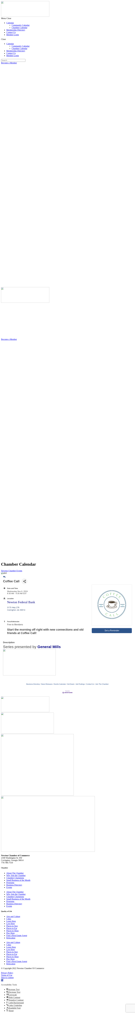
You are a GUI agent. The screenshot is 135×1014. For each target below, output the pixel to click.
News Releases (46, 684)
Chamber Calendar (19, 27)
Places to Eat (11, 928)
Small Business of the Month (18, 880)
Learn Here (11, 921)
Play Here (10, 933)
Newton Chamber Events (11, 571)
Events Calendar (60, 684)
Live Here (10, 923)
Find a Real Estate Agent (16, 935)
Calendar (10, 23)
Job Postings (80, 684)
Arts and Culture (13, 916)
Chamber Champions (15, 878)
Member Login (12, 35)
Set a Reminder (112, 630)
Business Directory (33, 684)
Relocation (10, 938)
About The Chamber (15, 873)
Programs (10, 882)
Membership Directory (15, 30)
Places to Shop (12, 931)
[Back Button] (4, 577)
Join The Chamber (102, 684)
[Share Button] (24, 581)
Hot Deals (70, 684)
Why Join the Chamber (16, 875)
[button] (67, 18)
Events (9, 887)
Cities (8, 919)
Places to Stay (12, 926)
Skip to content (7, 977)
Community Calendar (21, 25)
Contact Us (11, 32)
